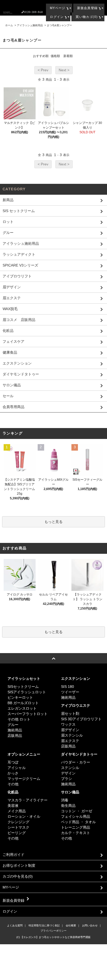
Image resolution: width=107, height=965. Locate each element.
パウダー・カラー (75, 762)
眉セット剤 (70, 713)
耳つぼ (13, 762)
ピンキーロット (20, 697)
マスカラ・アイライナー (28, 800)
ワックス (68, 724)
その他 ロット (19, 719)
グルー (13, 725)
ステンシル (70, 768)
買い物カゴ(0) (87, 17)
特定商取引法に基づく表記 (44, 925)
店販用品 (15, 735)
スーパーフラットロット (28, 714)
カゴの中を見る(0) (18, 876)
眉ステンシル (72, 735)
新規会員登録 (87, 8)
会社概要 (71, 925)
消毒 (64, 800)
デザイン (68, 773)
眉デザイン (70, 730)
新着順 (68, 56)
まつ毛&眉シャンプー (59, 25)
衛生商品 (68, 805)
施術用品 (15, 730)
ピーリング (17, 833)
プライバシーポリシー (53, 930)
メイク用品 (17, 811)
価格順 (55, 56)
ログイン (57, 17)
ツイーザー (70, 692)
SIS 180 (67, 686)
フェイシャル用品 (75, 816)
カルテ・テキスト (75, 833)
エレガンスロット (22, 708)
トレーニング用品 (75, 827)
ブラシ (66, 779)
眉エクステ (70, 741)
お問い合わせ (90, 925)
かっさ (13, 773)
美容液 (13, 805)
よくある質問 (15, 925)
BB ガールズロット (23, 703)
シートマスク (18, 827)
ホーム (9, 25)
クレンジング (18, 822)
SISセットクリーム (23, 686)
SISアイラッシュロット (27, 692)
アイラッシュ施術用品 (30, 25)
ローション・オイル (24, 816)
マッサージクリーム (24, 779)
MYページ (57, 8)
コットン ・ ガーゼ (76, 811)
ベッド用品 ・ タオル (78, 822)
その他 (13, 784)
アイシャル (17, 768)
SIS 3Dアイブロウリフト (81, 719)
